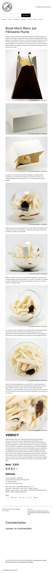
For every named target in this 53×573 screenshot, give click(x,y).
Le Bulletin (23, 19)
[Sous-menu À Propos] (43, 19)
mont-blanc (38, 512)
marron (43, 510)
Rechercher (26, 15)
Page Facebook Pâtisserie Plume (14, 483)
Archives (35, 19)
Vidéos (10, 19)
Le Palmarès (16, 19)
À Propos (41, 19)
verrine (29, 514)
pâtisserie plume (45, 512)
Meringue (33, 512)
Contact (30, 19)
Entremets (17, 509)
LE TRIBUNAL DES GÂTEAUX (43, 7)
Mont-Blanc (39, 45)
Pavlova (7, 441)
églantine (39, 510)
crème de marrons (32, 510)
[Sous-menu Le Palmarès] (19, 19)
